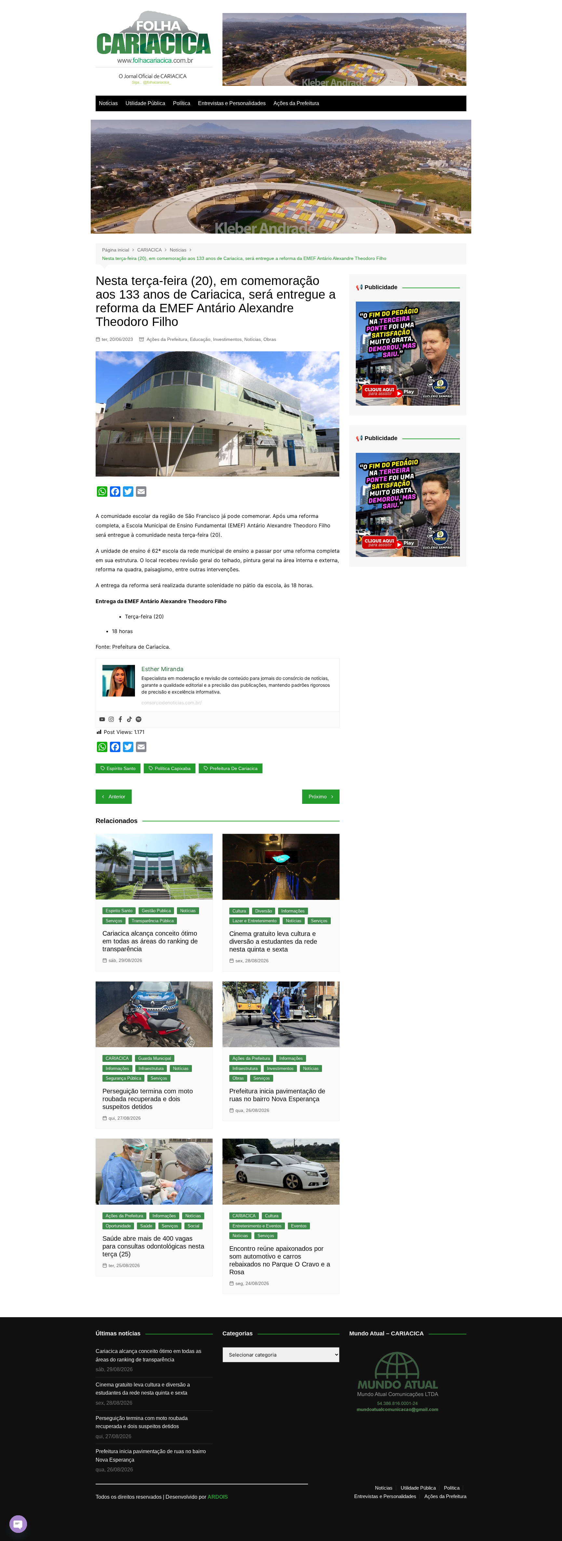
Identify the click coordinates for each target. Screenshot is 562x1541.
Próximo (318, 796)
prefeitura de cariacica (234, 768)
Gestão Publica (156, 910)
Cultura (239, 911)
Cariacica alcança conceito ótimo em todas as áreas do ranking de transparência (150, 941)
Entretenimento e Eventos (257, 1225)
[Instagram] (111, 719)
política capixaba (173, 768)
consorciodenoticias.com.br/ (171, 702)
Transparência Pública (153, 920)
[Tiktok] (129, 719)
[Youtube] (102, 719)
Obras (269, 339)
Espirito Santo (119, 910)
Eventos (299, 1225)
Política (181, 103)
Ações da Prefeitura (296, 103)
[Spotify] (138, 719)
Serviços (114, 920)
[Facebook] (120, 719)
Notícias (108, 103)
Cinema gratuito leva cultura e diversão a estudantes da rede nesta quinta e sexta (273, 941)
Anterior (117, 796)
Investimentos (227, 339)
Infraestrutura (151, 1068)
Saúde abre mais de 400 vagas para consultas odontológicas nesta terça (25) (153, 1246)
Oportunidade (118, 1225)
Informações (293, 911)
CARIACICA (117, 1058)
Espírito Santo (121, 768)
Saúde (146, 1225)
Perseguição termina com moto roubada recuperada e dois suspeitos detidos (147, 1099)
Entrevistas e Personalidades (232, 103)
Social (193, 1225)
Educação (200, 339)
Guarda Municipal (154, 1058)
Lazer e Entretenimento (254, 920)
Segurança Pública (123, 1078)
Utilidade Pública (145, 103)
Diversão (263, 911)
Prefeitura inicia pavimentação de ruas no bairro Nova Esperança (151, 1456)
